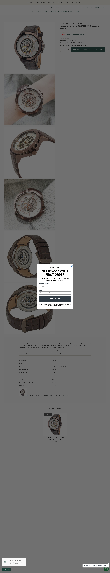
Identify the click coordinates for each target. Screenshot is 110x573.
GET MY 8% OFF (55, 299)
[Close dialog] (71, 266)
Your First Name (44, 283)
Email (40, 290)
